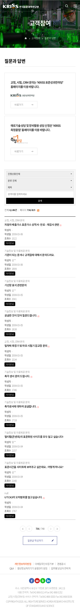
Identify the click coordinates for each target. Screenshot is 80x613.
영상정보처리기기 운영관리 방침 (32, 568)
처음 (23, 529)
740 (42, 528)
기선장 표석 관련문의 (15, 285)
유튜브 (37, 580)
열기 (75, 6)
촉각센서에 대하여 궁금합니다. (20, 406)
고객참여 (35, 38)
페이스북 (31, 580)
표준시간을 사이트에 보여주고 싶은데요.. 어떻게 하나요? (33, 467)
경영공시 (61, 564)
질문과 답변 (50, 38)
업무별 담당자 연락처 (61, 568)
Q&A (11, 568)
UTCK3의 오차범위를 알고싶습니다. (23, 497)
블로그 (42, 580)
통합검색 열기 (66, 5)
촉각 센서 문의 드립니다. (17, 376)
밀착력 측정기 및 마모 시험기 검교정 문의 (25, 346)
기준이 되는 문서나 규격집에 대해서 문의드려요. (29, 255)
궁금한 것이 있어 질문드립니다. (20, 315)
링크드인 (48, 580)
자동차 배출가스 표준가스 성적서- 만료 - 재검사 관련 (31, 224)
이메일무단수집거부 (44, 564)
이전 (29, 529)
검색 (40, 201)
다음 (51, 529)
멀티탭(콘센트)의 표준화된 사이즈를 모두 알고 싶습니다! (33, 436)
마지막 (57, 529)
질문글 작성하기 (35, 540)
